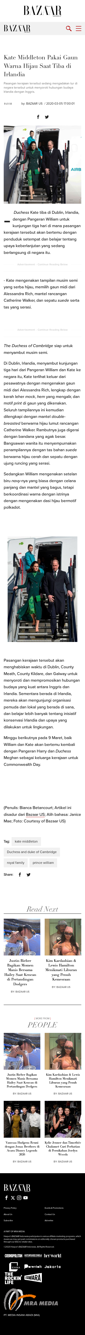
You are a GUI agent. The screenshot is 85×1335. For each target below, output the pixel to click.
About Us (8, 1214)
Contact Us (50, 1214)
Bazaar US (35, 814)
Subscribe (8, 1220)
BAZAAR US (34, 103)
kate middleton (26, 841)
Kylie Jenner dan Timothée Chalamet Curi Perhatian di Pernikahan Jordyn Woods (63, 1148)
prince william (43, 863)
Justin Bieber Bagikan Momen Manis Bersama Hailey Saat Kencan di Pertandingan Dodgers (20, 972)
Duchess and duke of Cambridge (32, 852)
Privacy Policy (10, 1208)
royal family (15, 863)
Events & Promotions (54, 1208)
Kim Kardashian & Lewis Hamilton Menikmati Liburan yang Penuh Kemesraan (61, 970)
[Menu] (78, 28)
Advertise (49, 1220)
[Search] (68, 28)
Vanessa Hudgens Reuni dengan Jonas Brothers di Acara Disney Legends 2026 (22, 1148)
